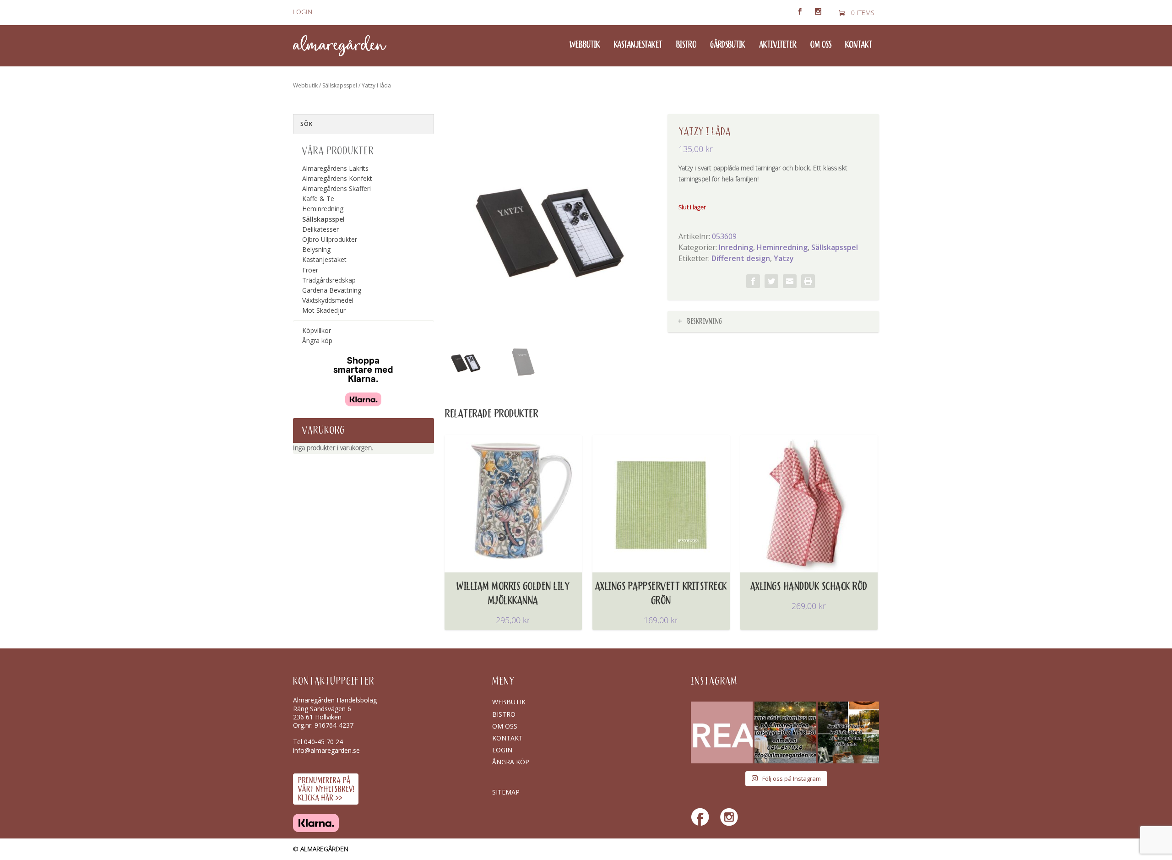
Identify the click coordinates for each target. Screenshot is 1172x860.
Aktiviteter (778, 45)
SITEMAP (506, 792)
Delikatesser (320, 229)
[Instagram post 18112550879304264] (848, 732)
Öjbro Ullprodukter (329, 239)
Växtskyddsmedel (327, 300)
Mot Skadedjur (324, 310)
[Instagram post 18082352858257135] (785, 732)
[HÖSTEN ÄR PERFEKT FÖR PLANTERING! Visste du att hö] (721, 732)
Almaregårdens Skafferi (336, 188)
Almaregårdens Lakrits (335, 168)
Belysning (316, 249)
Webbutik (585, 45)
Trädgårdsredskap (329, 280)
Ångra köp (317, 340)
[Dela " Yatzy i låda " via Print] (808, 281)
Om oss (820, 45)
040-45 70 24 (323, 741)
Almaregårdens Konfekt (337, 178)
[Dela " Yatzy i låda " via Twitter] (771, 281)
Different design (740, 258)
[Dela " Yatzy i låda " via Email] (790, 281)
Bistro (686, 45)
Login (302, 12)
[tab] (773, 321)
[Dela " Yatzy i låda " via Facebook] (753, 281)
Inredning (736, 247)
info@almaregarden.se (326, 750)
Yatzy (784, 258)
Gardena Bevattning (331, 290)
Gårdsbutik (727, 45)
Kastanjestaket (638, 45)
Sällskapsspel (339, 85)
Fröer (310, 270)
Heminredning (782, 247)
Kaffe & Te (318, 198)
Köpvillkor (316, 330)
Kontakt (858, 45)
